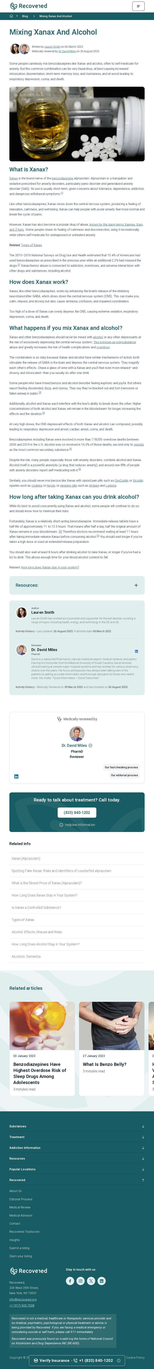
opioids (139, 444)
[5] (80, 469)
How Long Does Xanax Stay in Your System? (44, 895)
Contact (14, 1223)
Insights (14, 1240)
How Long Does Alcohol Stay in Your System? (46, 944)
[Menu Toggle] (138, 6)
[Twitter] (91, 1281)
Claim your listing (20, 1256)
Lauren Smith (52, 46)
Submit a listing (19, 1248)
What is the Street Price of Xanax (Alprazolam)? (47, 883)
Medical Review (19, 1207)
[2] (19, 265)
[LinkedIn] (16, 776)
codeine (37, 485)
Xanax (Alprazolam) (26, 858)
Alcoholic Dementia (26, 956)
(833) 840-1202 (77, 812)
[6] (60, 531)
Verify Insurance (55, 1360)
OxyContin (121, 480)
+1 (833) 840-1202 (96, 1360)
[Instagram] (80, 1281)
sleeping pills (68, 485)
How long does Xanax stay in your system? (50, 567)
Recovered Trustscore (24, 1231)
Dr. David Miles (67, 51)
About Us (15, 1191)
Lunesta (111, 485)
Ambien (94, 485)
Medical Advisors (20, 1215)
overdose (103, 347)
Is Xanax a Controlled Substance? (36, 907)
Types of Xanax (31, 245)
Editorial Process (20, 1199)
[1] (62, 193)
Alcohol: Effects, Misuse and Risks (37, 932)
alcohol (98, 337)
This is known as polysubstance (115, 342)
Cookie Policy (135, 1357)
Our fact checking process (121, 767)
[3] (40, 392)
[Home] (11, 16)
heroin (51, 485)
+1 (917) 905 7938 (21, 1305)
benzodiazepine (62, 178)
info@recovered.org (23, 1299)
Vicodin (138, 480)
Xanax (13, 178)
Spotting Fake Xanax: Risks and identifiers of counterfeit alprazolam (61, 871)
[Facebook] (70, 1281)
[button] (77, 824)
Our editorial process (124, 775)
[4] (70, 449)
